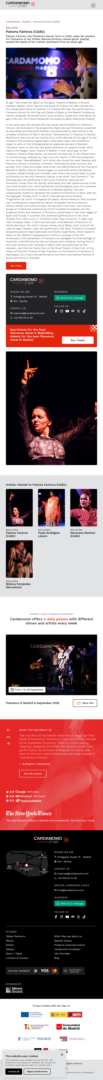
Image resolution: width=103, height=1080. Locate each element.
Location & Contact (17, 957)
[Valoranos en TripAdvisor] (73, 311)
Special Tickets (63, 940)
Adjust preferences (37, 1071)
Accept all (13, 1071)
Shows (10, 940)
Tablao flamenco (15, 936)
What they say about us (68, 936)
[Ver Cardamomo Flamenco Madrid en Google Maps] (27, 863)
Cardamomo (13, 21)
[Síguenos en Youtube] (67, 311)
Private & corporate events (69, 945)
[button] (8, 743)
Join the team (62, 953)
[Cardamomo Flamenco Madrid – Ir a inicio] (15, 5)
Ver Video (16, 265)
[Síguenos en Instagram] (61, 311)
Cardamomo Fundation (67, 949)
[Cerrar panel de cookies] (62, 1054)
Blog (56, 957)
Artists (26, 21)
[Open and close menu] (94, 5)
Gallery (10, 949)
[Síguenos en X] (78, 311)
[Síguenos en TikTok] (84, 311)
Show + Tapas (14, 953)
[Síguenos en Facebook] (56, 311)
